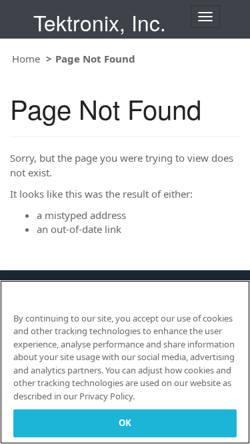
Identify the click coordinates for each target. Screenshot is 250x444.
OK (125, 423)
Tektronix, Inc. (99, 22)
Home (26, 58)
